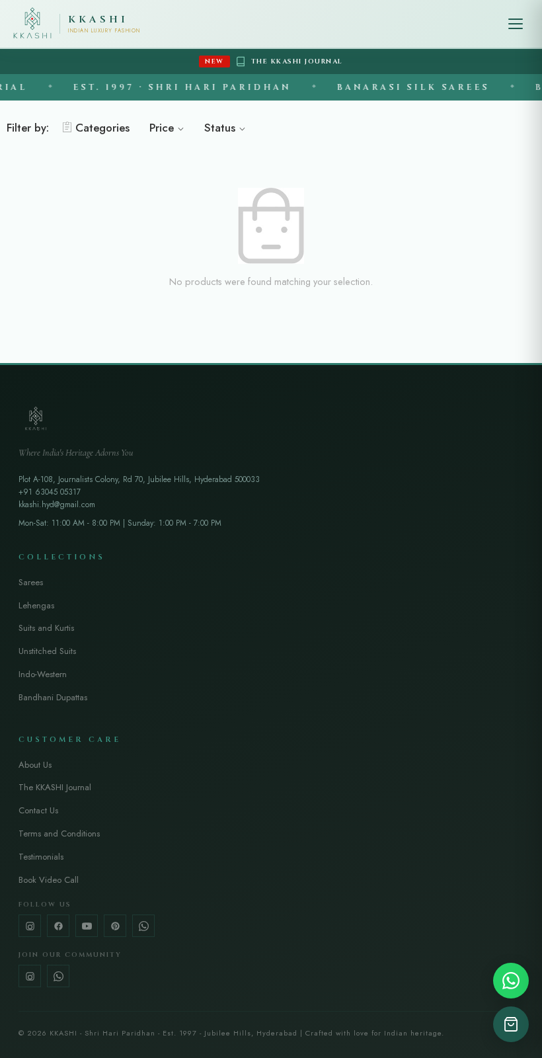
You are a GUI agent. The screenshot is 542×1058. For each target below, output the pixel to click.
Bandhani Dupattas (53, 697)
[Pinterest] (115, 926)
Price (161, 128)
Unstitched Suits (47, 651)
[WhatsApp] (143, 926)
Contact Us (38, 810)
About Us (35, 764)
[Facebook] (58, 926)
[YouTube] (86, 926)
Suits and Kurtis (46, 628)
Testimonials (41, 856)
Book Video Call (49, 880)
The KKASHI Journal (55, 787)
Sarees (31, 582)
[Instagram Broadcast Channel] (30, 976)
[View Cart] (511, 1024)
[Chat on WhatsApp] (511, 980)
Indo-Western (43, 674)
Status (219, 128)
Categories (102, 128)
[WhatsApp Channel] (58, 976)
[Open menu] (515, 24)
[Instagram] (30, 926)
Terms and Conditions (59, 833)
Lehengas (36, 605)
